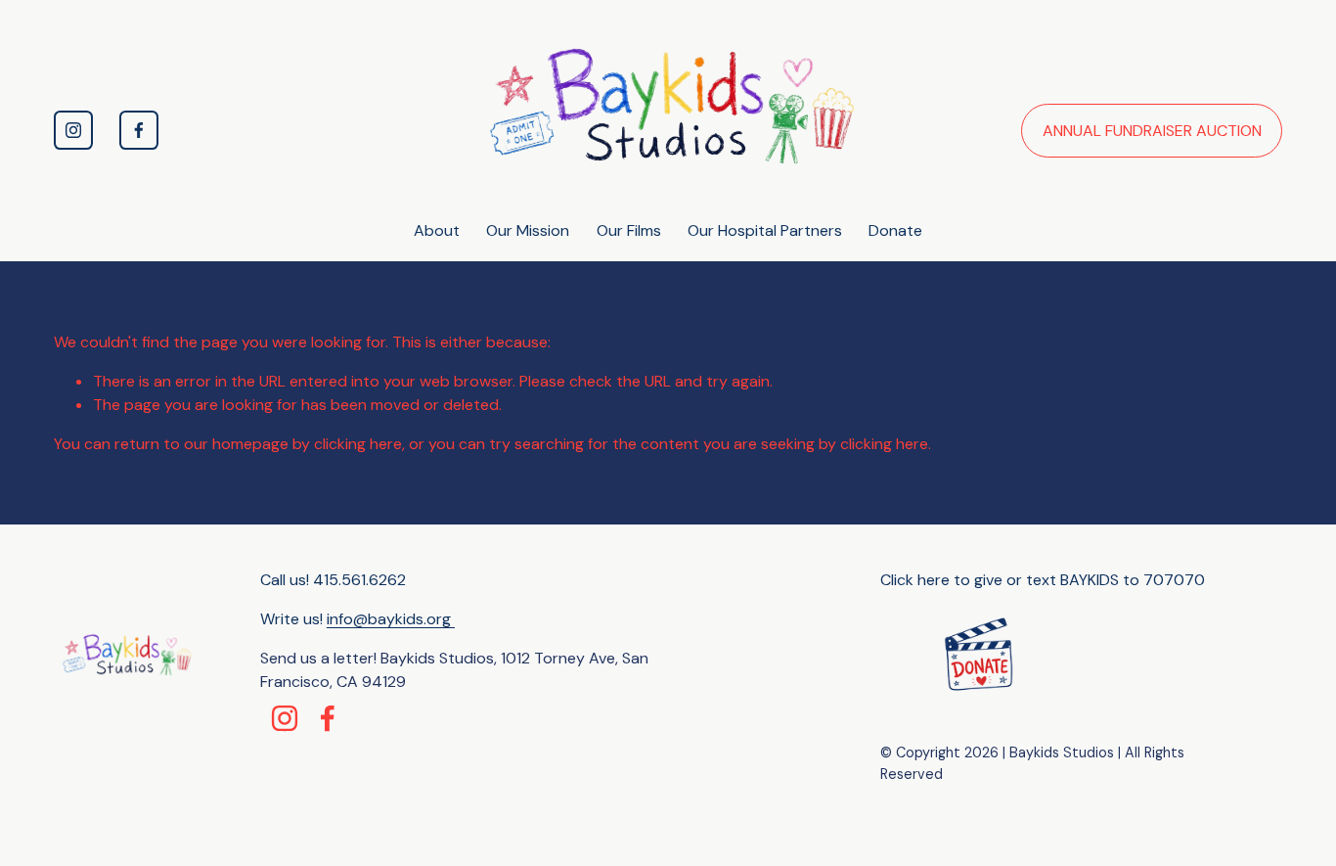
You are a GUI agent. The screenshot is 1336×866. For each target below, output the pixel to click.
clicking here (358, 443)
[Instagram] (73, 130)
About (437, 230)
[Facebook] (138, 130)
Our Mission (527, 230)
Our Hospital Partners (765, 230)
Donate (895, 230)
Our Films (629, 230)
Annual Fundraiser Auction (1152, 130)
